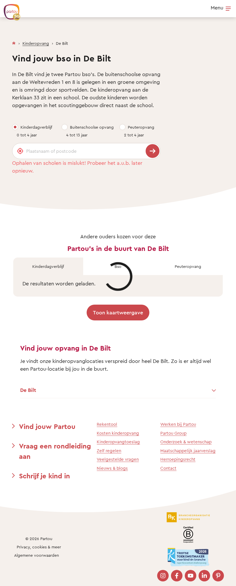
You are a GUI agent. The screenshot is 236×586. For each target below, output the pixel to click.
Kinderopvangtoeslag (118, 441)
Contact (168, 468)
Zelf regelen (109, 450)
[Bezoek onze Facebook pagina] (176, 575)
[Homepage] (14, 42)
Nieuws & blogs (112, 468)
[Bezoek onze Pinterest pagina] (218, 575)
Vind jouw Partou (47, 426)
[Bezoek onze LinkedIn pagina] (204, 575)
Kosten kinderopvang (118, 433)
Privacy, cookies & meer (39, 546)
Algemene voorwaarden (36, 555)
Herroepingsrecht (177, 459)
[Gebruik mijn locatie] (20, 151)
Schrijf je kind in (44, 475)
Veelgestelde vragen (118, 459)
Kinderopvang (35, 43)
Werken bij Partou (178, 424)
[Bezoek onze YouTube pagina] (190, 575)
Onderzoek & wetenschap (186, 441)
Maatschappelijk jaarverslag (188, 450)
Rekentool (107, 424)
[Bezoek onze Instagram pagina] (163, 575)
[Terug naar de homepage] (9, 9)
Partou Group (173, 433)
